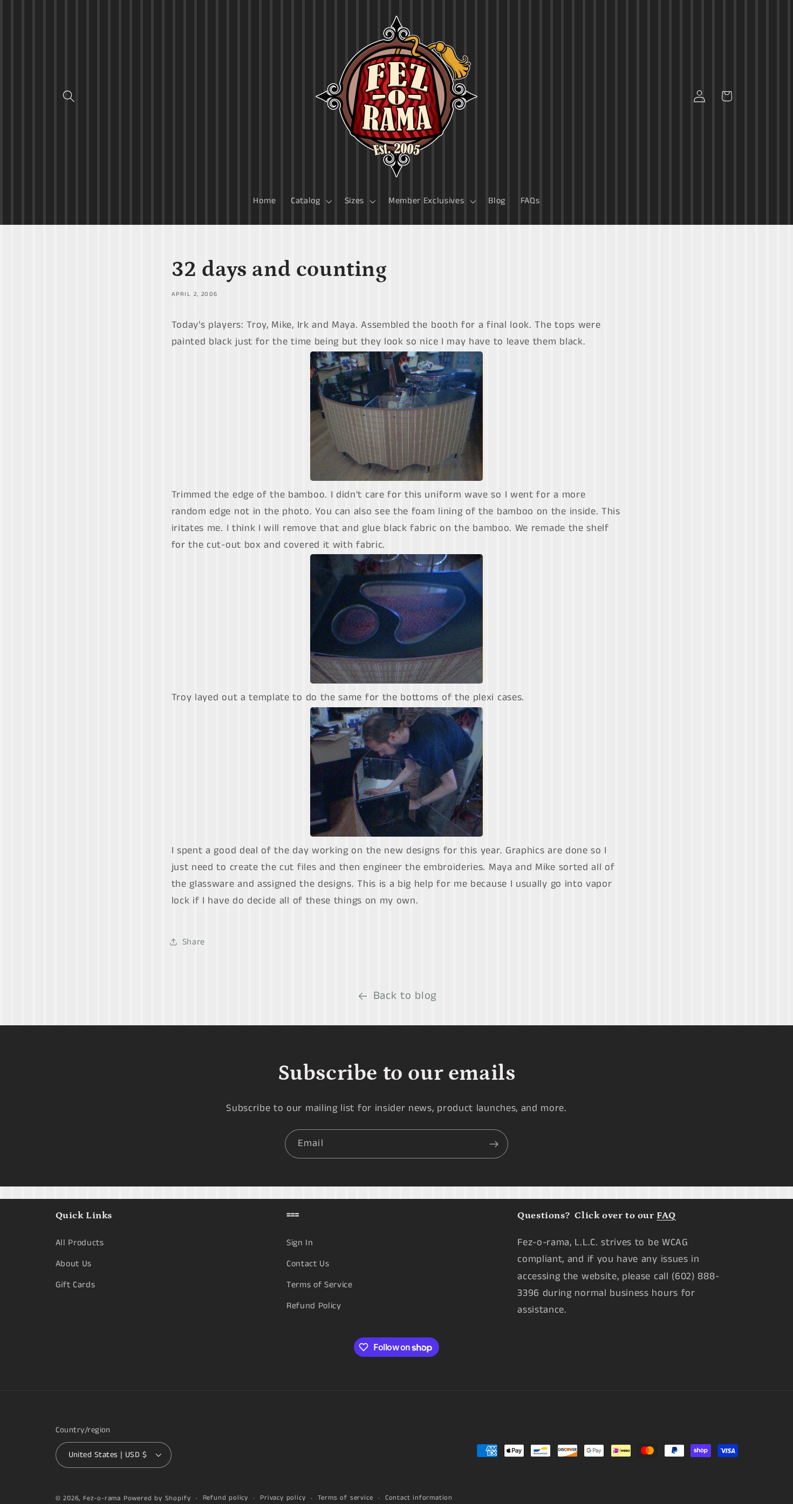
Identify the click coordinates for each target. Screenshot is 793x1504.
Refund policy (225, 1497)
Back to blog (405, 996)
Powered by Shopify (157, 1498)
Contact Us (308, 1264)
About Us (74, 1264)
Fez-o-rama (102, 1498)
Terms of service (345, 1497)
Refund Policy (313, 1305)
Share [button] (193, 942)
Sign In (299, 1243)
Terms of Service (319, 1285)
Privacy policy (282, 1497)
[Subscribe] (494, 1143)
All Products (80, 1243)
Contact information (419, 1497)
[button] (69, 96)
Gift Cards (75, 1285)
